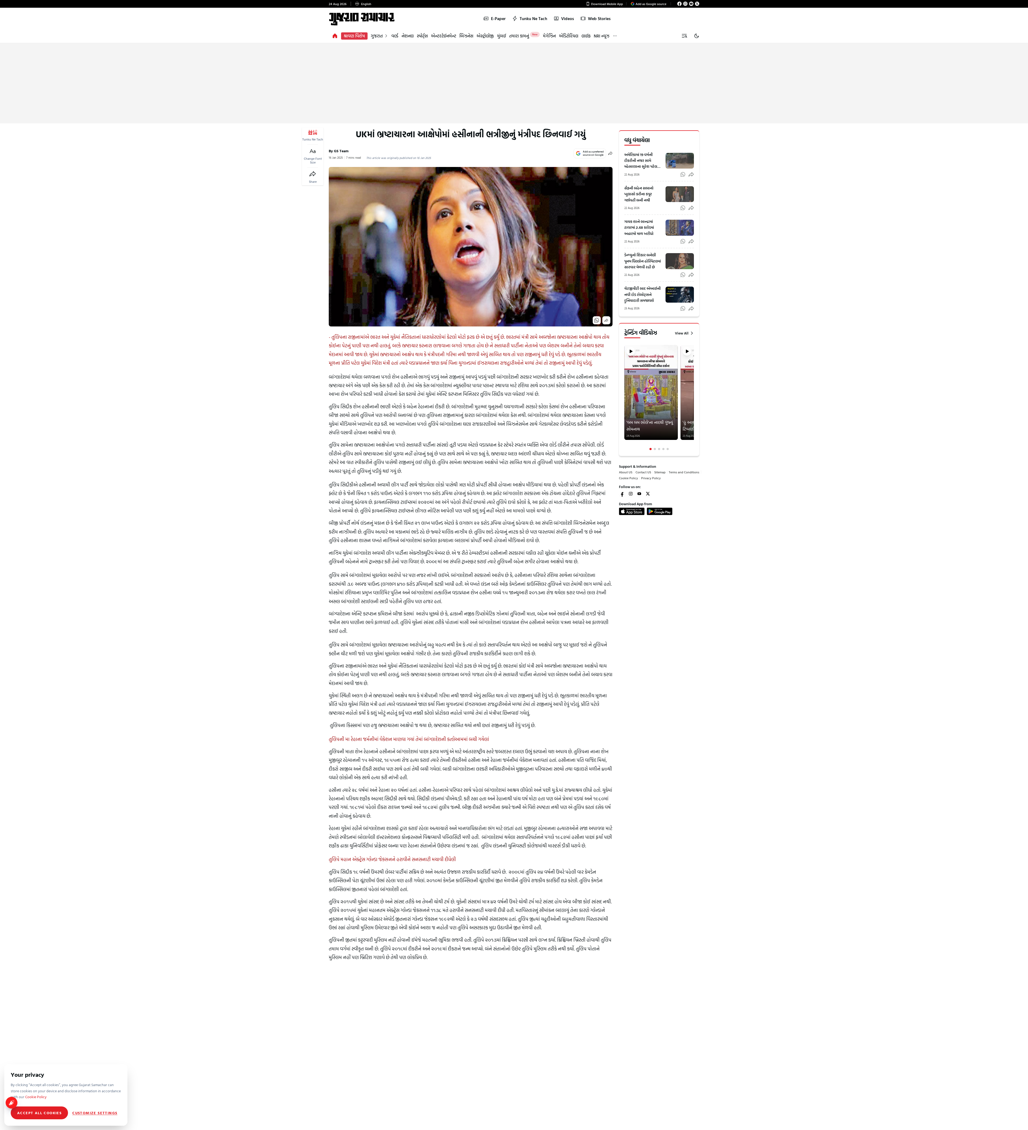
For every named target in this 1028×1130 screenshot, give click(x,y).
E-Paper (498, 18)
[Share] (312, 174)
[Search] (684, 36)
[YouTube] (691, 4)
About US (625, 472)
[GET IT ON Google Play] (659, 511)
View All (682, 333)
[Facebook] (679, 4)
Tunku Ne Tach (533, 18)
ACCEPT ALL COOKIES (39, 1113)
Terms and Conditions (684, 472)
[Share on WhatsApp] (597, 320)
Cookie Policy (628, 478)
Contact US (643, 472)
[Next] (693, 397)
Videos (567, 18)
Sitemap (660, 472)
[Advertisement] (514, 83)
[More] (615, 36)
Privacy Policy (651, 478)
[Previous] (625, 397)
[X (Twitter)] (697, 4)
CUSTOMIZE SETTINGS (94, 1113)
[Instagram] (685, 4)
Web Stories (599, 18)
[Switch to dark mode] (696, 36)
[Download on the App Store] (632, 511)
